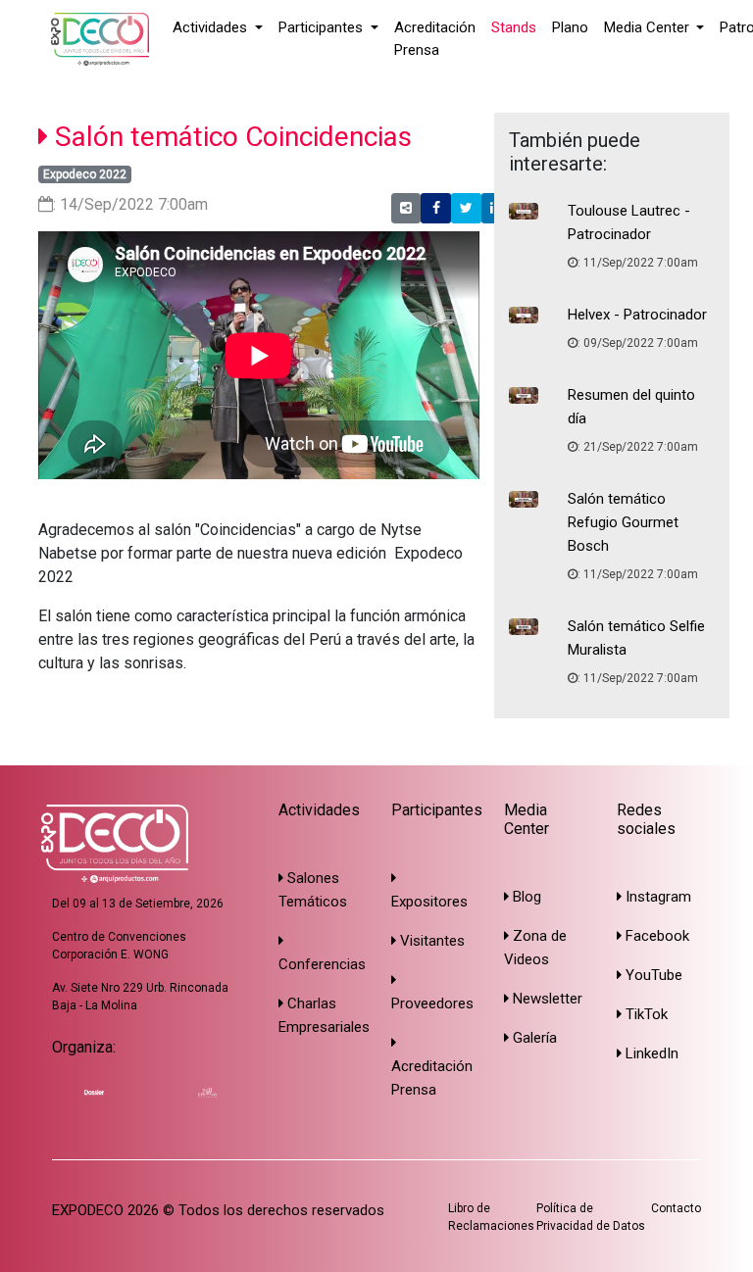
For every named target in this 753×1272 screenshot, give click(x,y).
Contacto (676, 1208)
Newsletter (545, 998)
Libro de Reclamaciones (491, 1217)
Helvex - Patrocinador (637, 314)
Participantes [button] (322, 27)
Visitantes (430, 941)
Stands (513, 27)
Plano (570, 27)
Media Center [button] (648, 27)
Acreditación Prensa (435, 39)
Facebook (655, 936)
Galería (533, 1038)
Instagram (656, 896)
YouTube (652, 975)
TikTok (645, 1014)
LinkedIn (650, 1053)
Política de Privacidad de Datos (590, 1217)
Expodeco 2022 (84, 174)
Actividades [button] (212, 27)
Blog (525, 896)
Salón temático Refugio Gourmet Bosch (623, 522)
